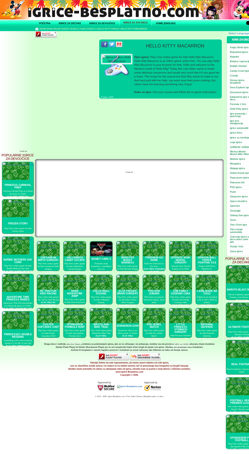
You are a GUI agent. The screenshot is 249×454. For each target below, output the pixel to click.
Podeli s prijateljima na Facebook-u (104, 44)
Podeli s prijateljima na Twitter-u (112, 44)
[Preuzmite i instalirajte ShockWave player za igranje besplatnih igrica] (145, 356)
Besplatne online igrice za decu (59, 29)
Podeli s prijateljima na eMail (119, 44)
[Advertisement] (23, 90)
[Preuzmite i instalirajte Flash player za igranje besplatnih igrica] (113, 356)
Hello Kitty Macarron (133, 29)
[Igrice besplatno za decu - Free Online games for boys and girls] (129, 386)
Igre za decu (87, 29)
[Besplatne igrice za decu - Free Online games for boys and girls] (106, 386)
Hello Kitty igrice (108, 29)
